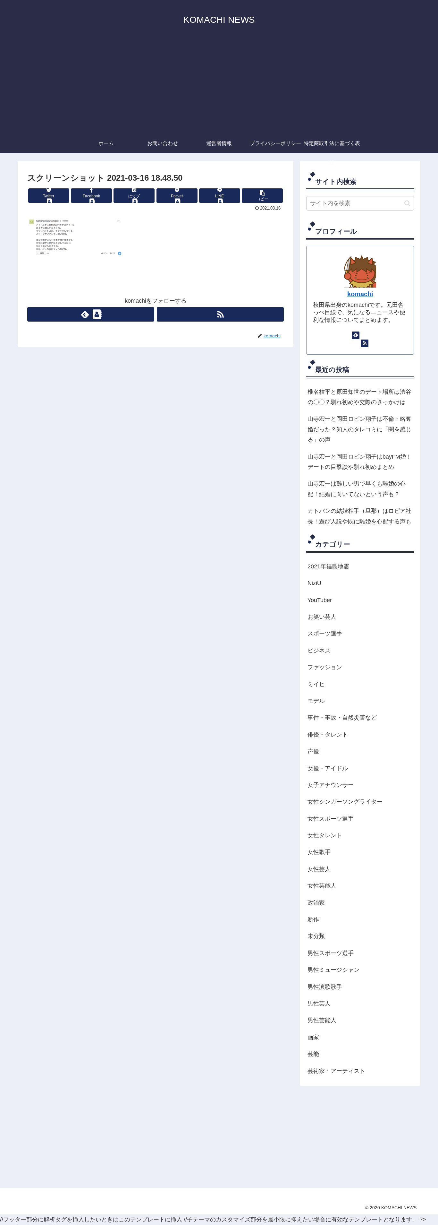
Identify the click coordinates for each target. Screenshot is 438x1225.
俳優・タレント (327, 734)
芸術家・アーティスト (336, 1071)
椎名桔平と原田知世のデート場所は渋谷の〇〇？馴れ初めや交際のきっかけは (359, 397)
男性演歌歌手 (324, 987)
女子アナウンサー (330, 785)
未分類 (316, 936)
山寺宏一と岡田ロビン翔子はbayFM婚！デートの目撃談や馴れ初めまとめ (359, 461)
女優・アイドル (327, 768)
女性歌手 (319, 852)
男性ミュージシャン (333, 970)
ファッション (324, 667)
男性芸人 (319, 1003)
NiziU (314, 583)
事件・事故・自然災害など (342, 717)
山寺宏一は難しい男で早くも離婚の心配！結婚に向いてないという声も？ (356, 488)
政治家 (316, 903)
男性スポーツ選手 (330, 953)
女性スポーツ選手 (330, 818)
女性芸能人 (321, 886)
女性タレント (324, 835)
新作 (313, 919)
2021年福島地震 (328, 566)
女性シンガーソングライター (345, 801)
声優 (313, 751)
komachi (360, 294)
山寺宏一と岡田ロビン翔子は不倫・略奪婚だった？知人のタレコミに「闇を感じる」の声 (359, 429)
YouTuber (319, 600)
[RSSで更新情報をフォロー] (220, 314)
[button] (407, 203)
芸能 (313, 1054)
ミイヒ (316, 684)
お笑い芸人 (321, 617)
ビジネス (319, 650)
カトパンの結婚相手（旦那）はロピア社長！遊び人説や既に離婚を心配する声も (359, 516)
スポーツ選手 (324, 633)
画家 (313, 1037)
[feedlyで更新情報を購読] (90, 314)
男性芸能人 (321, 1020)
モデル (316, 701)
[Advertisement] (219, 86)
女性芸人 (319, 869)
